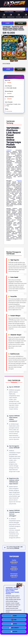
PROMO (15, 615)
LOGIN (7, 23)
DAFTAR (20, 23)
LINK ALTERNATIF (15, 627)
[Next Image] (25, 47)
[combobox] (12, 9)
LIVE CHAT (15, 631)
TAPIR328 (9, 150)
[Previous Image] (2, 47)
